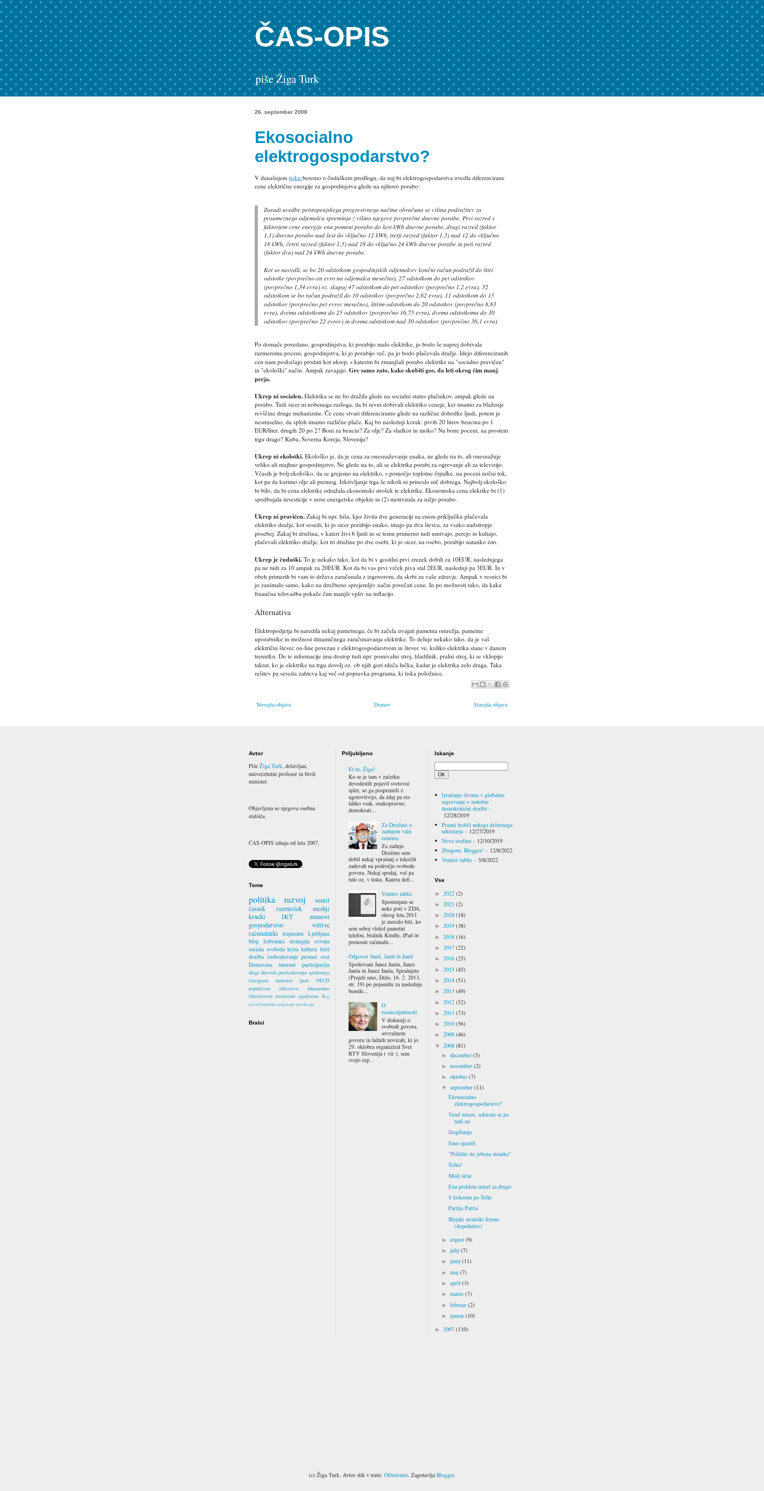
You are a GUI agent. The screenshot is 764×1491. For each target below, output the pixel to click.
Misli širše (460, 1175)
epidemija (319, 972)
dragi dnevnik (263, 972)
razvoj (295, 899)
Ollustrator (396, 1475)
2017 (449, 947)
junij (456, 1261)
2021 (449, 904)
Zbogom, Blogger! (463, 850)
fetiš (324, 949)
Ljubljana (318, 933)
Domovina (260, 964)
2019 (449, 925)
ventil (322, 900)
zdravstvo (288, 988)
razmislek (289, 908)
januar (458, 1315)
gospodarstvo (266, 924)
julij (455, 1250)
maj (455, 1272)
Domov (382, 704)
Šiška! (455, 1164)
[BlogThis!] (483, 684)
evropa (321, 941)
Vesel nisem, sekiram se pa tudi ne (478, 1118)
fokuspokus (318, 988)
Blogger (445, 1475)
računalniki (263, 933)
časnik (257, 908)
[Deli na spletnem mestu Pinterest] (505, 684)
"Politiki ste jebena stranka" (479, 1154)
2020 (449, 915)
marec (457, 1293)
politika (262, 899)
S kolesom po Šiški (470, 1197)
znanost (319, 916)
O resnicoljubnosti (399, 1008)
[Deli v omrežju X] (490, 684)
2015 (449, 969)
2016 (449, 958)
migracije (285, 1004)
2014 (449, 980)
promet (309, 956)
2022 (449, 893)
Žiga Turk (270, 766)
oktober (459, 1076)
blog (254, 941)
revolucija (305, 1004)
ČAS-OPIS (322, 36)
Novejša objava (274, 704)
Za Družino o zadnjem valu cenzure (397, 831)
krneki (257, 916)
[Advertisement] (382, 1403)
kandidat (268, 1004)
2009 (449, 1034)
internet (287, 964)
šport (304, 980)
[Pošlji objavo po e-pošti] (475, 684)
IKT (287, 916)
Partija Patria (463, 1208)
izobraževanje (282, 956)
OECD (322, 980)
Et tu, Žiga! (362, 769)
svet (325, 956)
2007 (449, 1329)
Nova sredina (456, 840)
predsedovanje (292, 972)
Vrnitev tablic (397, 893)
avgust (458, 1239)
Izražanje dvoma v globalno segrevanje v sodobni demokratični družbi (473, 801)
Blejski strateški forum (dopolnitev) (473, 1222)
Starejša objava (490, 704)
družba (256, 956)
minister (283, 980)
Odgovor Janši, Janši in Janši (381, 956)
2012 (449, 1002)
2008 (449, 1045)
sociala (256, 949)
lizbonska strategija (286, 941)
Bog (325, 996)
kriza (292, 949)
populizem (259, 988)
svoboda (276, 949)
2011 (449, 1013)
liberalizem (261, 996)
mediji (321, 908)
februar (459, 1305)
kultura (309, 949)
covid (254, 1004)
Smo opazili (462, 1143)
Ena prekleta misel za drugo (479, 1186)
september (462, 1087)
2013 (449, 991)
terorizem (285, 996)
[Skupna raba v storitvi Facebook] (498, 684)
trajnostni (293, 933)
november (462, 1066)
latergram (259, 980)
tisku (295, 178)
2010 (449, 1023)
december (461, 1055)
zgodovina (308, 996)
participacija (315, 964)
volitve (320, 924)
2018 (449, 936)
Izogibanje (460, 1132)
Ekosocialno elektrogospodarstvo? (475, 1100)
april (456, 1283)
